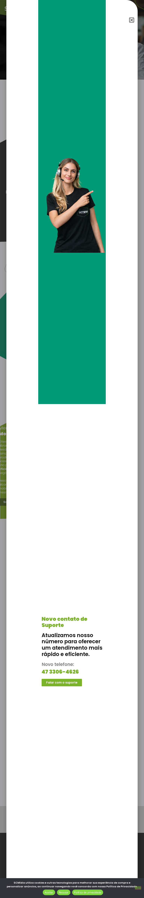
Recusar (64, 892)
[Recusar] (138, 888)
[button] (132, 20)
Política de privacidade (87, 892)
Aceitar (49, 892)
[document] (72, 449)
